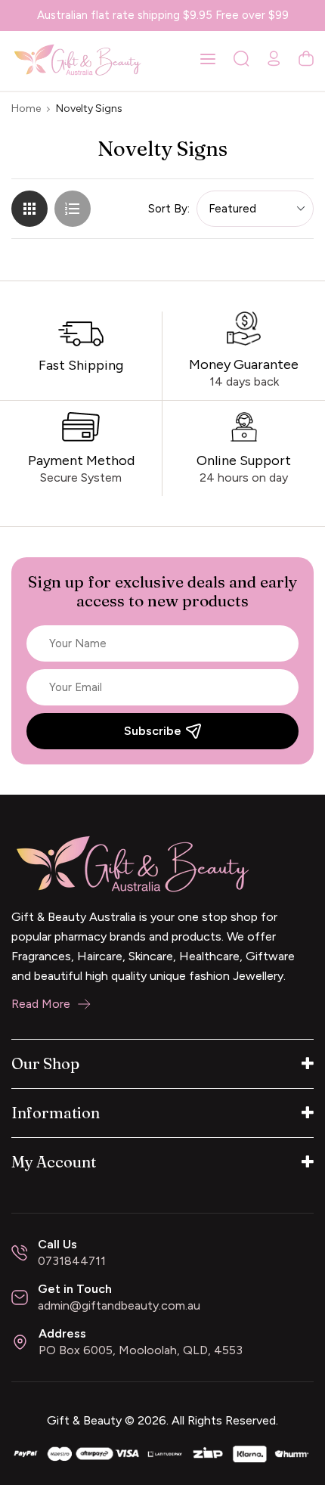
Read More (40, 1004)
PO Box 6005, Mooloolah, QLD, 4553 (141, 1350)
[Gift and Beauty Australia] (162, 1453)
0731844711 (72, 1261)
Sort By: (169, 208)
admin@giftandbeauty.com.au (119, 1305)
